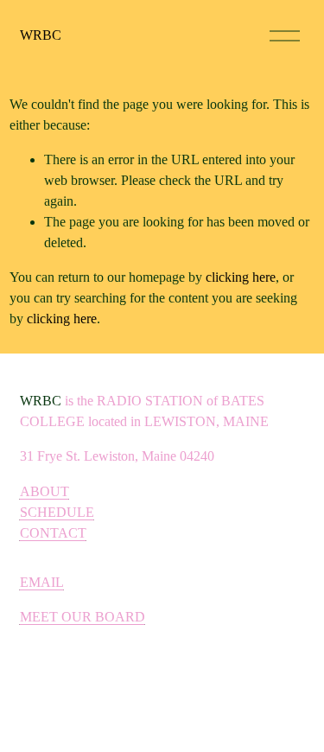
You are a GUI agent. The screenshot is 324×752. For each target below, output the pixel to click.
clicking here (241, 277)
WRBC (40, 35)
